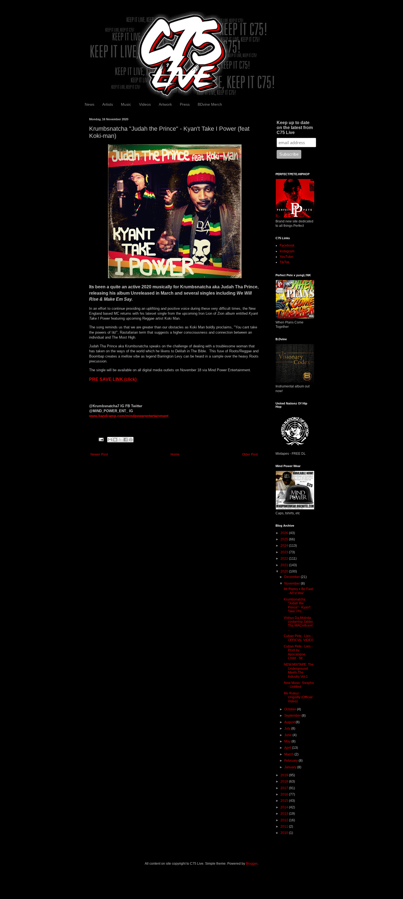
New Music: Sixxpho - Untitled (299, 685)
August (290, 722)
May (287, 741)
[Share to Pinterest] (131, 439)
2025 (284, 539)
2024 (284, 546)
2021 (284, 565)
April (288, 748)
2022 (284, 558)
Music (126, 104)
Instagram (287, 251)
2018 (284, 781)
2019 (284, 775)
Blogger (251, 864)
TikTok (284, 262)
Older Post (250, 454)
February (291, 761)
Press (185, 104)
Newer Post (99, 454)
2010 (284, 833)
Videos (145, 104)
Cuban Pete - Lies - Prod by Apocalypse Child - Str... (298, 652)
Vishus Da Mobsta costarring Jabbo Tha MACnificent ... (298, 624)
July (287, 728)
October (290, 709)
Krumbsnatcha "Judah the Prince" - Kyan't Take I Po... (297, 605)
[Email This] (110, 439)
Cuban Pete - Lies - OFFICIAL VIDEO (298, 638)
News (89, 104)
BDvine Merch (210, 104)
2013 (284, 814)
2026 (284, 533)
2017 (284, 788)
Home (175, 454)
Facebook (287, 245)
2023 (284, 552)
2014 (284, 807)
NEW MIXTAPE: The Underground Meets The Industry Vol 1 (299, 670)
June (288, 735)
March (289, 754)
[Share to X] (120, 439)
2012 (284, 820)
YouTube (286, 257)
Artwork (165, 104)
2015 (284, 801)
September (293, 715)
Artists (107, 104)
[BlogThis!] (115, 439)
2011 (284, 826)
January (290, 767)
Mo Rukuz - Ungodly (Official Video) (298, 697)
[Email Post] (100, 439)
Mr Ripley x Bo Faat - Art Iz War (298, 591)
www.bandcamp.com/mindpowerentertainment (128, 416)
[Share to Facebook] (125, 439)
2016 (284, 794)
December (292, 577)
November (292, 583)
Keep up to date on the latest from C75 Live (295, 127)
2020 (284, 571)
